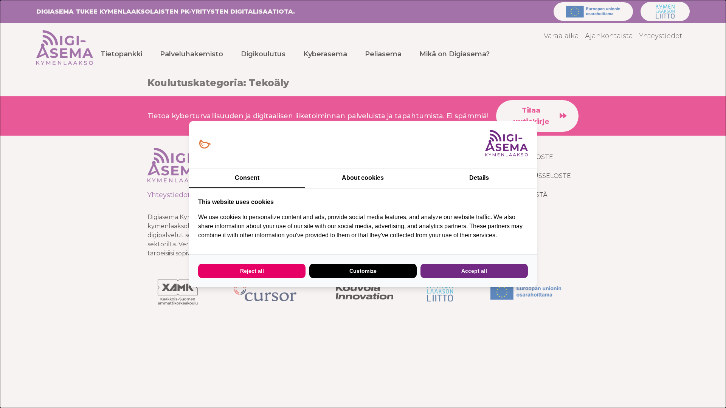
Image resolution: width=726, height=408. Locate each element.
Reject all (252, 271)
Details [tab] (479, 178)
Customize (363, 271)
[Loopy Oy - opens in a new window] (204, 144)
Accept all (474, 271)
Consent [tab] (247, 178)
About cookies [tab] (363, 178)
